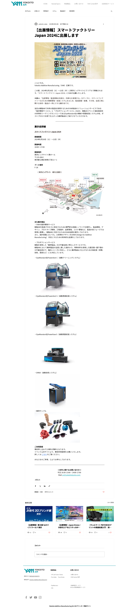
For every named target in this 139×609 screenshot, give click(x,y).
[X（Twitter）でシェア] (40, 486)
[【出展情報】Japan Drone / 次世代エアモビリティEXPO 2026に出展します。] (69, 513)
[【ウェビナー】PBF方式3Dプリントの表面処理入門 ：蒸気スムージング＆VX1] (100, 513)
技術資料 (72, 11)
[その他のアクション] (103, 24)
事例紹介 (46, 11)
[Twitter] (31, 597)
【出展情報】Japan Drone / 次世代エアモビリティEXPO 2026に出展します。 (69, 526)
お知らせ (37, 11)
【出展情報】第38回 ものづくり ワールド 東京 (38, 526)
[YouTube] (35, 597)
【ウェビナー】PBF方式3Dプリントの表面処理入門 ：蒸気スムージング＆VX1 (100, 526)
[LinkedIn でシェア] (45, 486)
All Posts (28, 11)
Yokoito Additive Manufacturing (38, 580)
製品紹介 (63, 11)
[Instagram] (40, 597)
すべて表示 (111, 502)
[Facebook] (26, 597)
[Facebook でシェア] (35, 486)
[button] (67, 4)
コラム (54, 11)
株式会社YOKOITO (34, 576)
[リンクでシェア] (49, 486)
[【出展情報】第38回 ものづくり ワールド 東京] (38, 513)
